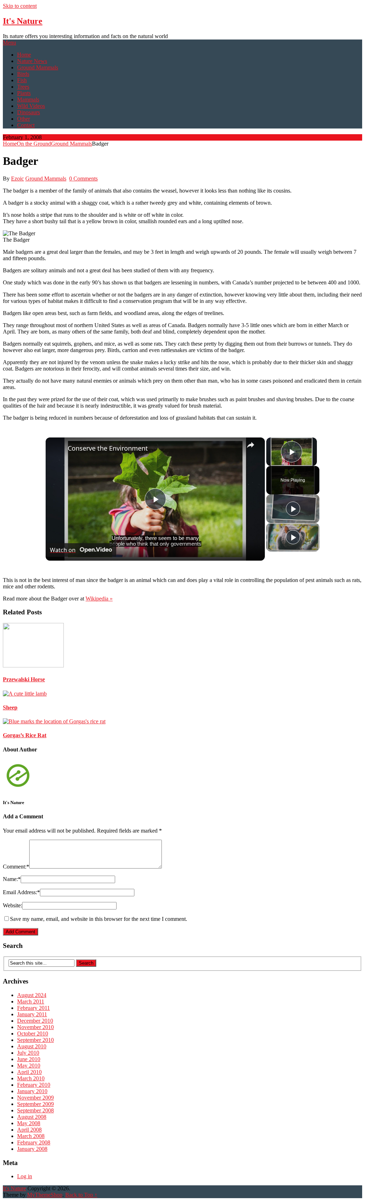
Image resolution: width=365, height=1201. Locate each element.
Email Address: (21, 892)
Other (23, 119)
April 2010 (29, 1072)
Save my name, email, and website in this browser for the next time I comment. (98, 919)
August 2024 (31, 995)
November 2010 (35, 1027)
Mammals (28, 99)
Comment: (16, 867)
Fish (22, 80)
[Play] (293, 509)
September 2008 (35, 1110)
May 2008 (28, 1123)
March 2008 (31, 1136)
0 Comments (83, 178)
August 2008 (31, 1117)
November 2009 (35, 1098)
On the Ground (34, 144)
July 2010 (28, 1053)
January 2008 (32, 1149)
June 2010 (28, 1059)
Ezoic (17, 178)
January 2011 (32, 1014)
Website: (12, 905)
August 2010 (31, 1046)
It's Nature (22, 21)
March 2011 (30, 1001)
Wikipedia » (99, 599)
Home (24, 55)
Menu (9, 43)
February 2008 (33, 1142)
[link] (57, 449)
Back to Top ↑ (81, 1195)
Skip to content (20, 6)
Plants (24, 93)
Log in (24, 1176)
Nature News (32, 61)
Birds (23, 74)
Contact (26, 125)
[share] (250, 445)
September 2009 (35, 1104)
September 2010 (35, 1040)
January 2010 (32, 1091)
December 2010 (35, 1021)
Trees (23, 87)
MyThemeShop (44, 1195)
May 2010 (28, 1066)
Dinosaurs (28, 112)
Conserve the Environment (108, 448)
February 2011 (33, 1008)
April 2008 (29, 1130)
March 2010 (31, 1078)
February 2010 (33, 1085)
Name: (12, 879)
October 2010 (32, 1033)
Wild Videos (31, 106)
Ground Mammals (37, 67)
